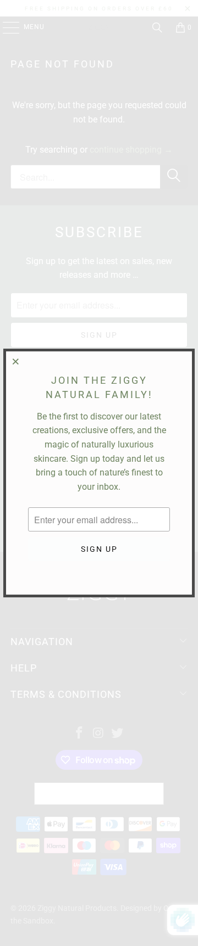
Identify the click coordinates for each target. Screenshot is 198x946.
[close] (16, 361)
